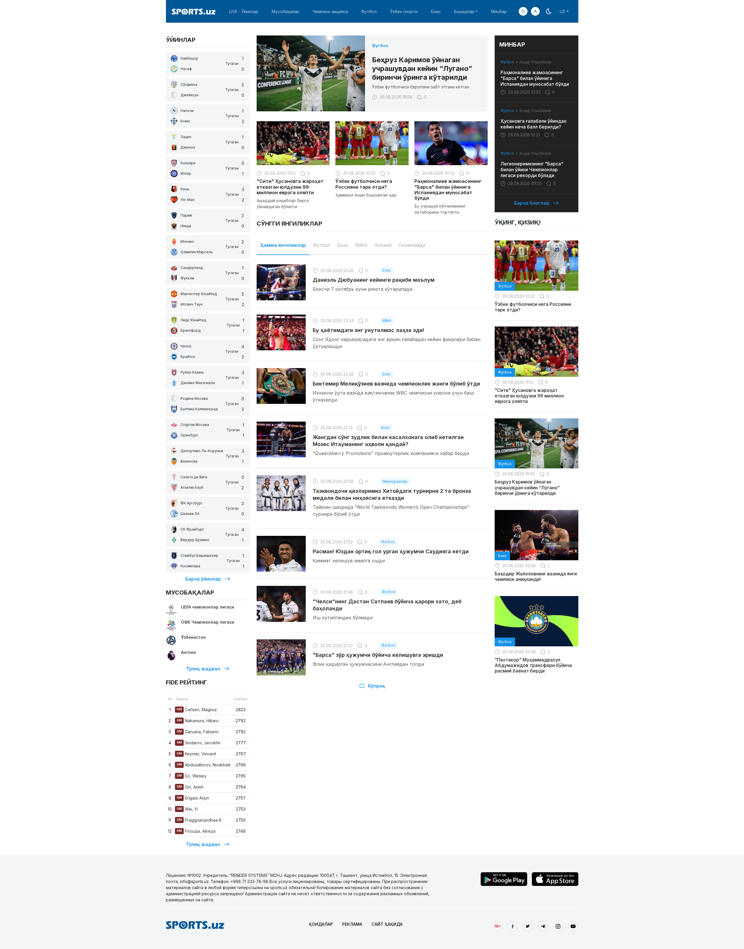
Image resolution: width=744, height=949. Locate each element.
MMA (361, 245)
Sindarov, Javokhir (199, 742)
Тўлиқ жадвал (203, 669)
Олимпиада (411, 245)
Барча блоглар (531, 203)
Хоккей (383, 245)
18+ (497, 926)
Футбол (369, 11)
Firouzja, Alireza (196, 831)
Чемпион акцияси (330, 11)
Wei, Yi (187, 809)
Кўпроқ (376, 686)
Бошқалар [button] (464, 11)
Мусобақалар (285, 11)
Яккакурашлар (394, 481)
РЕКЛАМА (352, 924)
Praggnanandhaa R (199, 820)
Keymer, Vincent (196, 753)
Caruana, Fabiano (198, 731)
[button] (535, 11)
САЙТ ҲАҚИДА (387, 924)
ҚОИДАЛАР (321, 924)
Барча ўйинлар (203, 579)
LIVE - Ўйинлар (243, 11)
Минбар (499, 11)
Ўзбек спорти (404, 11)
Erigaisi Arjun (193, 797)
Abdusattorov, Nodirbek (204, 764)
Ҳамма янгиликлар (283, 245)
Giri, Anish (190, 786)
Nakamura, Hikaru (198, 720)
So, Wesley (192, 775)
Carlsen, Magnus (197, 709)
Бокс (436, 11)
